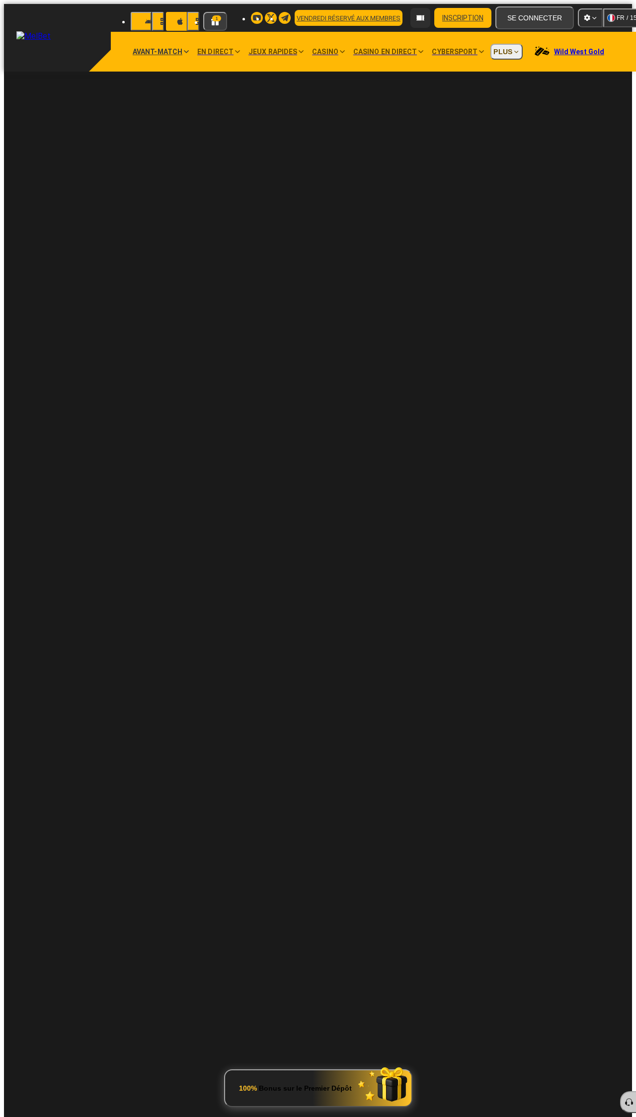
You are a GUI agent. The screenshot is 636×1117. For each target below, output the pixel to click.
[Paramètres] (590, 17)
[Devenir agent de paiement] (420, 18)
